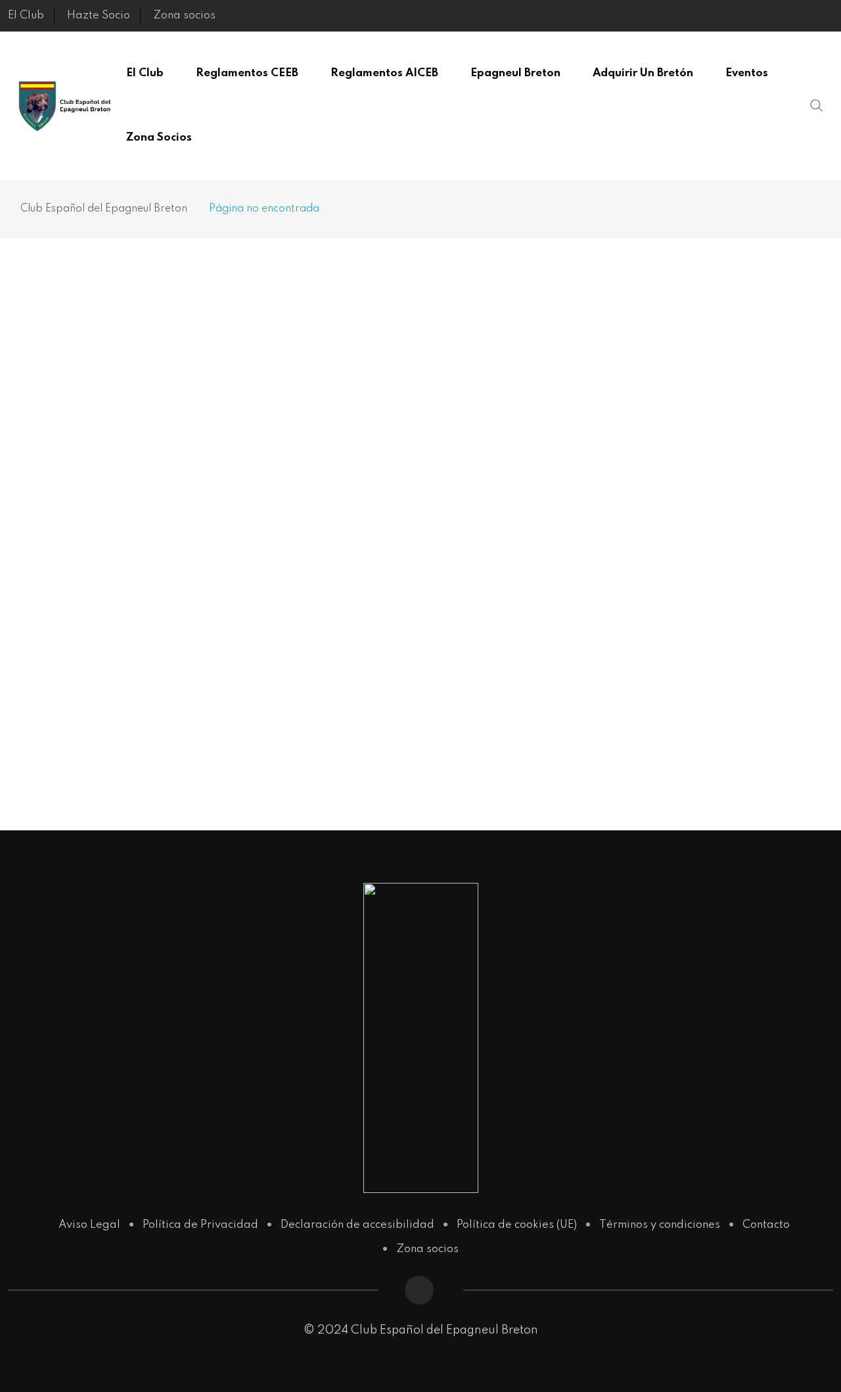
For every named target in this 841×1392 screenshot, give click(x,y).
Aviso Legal (89, 1224)
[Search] (816, 105)
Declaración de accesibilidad (357, 1224)
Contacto (766, 1224)
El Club (26, 15)
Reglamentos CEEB (247, 73)
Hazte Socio (98, 15)
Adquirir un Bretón (643, 73)
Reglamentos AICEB (384, 73)
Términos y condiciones (659, 1224)
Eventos (746, 73)
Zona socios (184, 15)
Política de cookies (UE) (517, 1224)
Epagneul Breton (515, 73)
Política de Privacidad (200, 1224)
